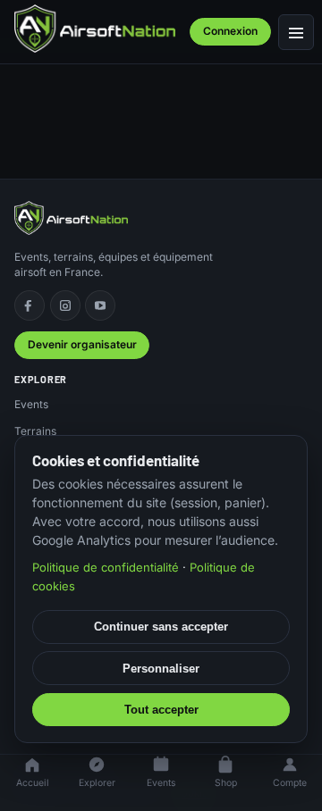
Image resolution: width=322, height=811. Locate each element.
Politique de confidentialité (105, 567)
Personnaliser (161, 668)
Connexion (230, 31)
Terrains (35, 431)
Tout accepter (161, 709)
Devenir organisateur (82, 344)
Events (31, 404)
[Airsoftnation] (94, 28)
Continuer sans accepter (161, 626)
